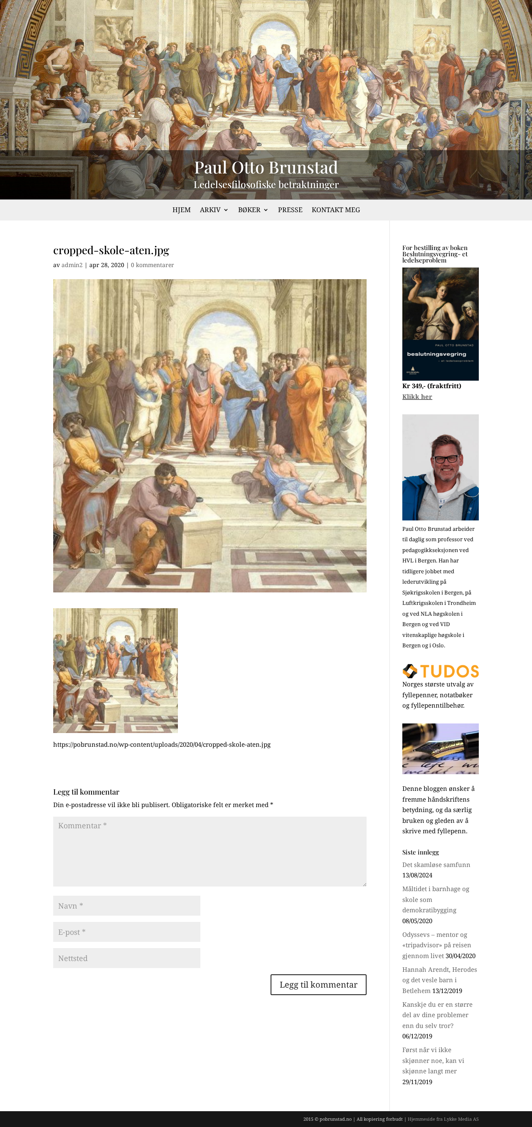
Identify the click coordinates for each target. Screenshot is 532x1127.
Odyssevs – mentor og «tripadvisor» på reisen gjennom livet (436, 945)
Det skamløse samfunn (436, 864)
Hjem (181, 210)
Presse (290, 210)
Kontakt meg (336, 210)
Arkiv (210, 210)
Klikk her (417, 396)
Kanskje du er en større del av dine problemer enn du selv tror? (437, 1015)
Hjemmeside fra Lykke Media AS (443, 1119)
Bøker (249, 210)
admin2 (72, 265)
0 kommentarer (152, 265)
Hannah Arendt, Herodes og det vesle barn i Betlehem (439, 980)
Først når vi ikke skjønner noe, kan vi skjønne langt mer (433, 1060)
